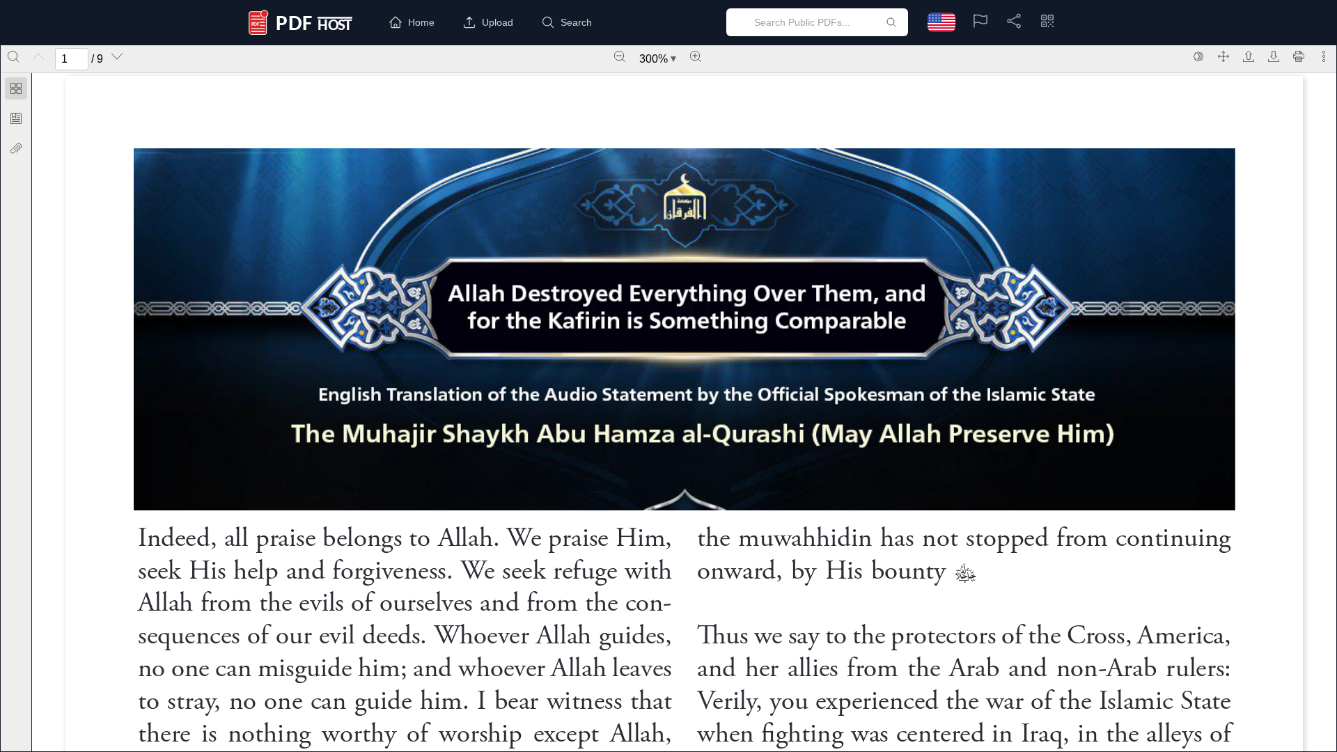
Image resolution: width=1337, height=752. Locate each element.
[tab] (16, 91)
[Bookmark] (16, 118)
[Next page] (117, 56)
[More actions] (1324, 56)
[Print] (1299, 56)
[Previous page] (38, 56)
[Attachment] (16, 148)
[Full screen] (1223, 56)
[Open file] (1248, 56)
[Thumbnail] (16, 88)
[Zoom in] (696, 56)
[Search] (13, 56)
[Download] (1273, 56)
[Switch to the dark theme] (1198, 56)
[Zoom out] (620, 56)
